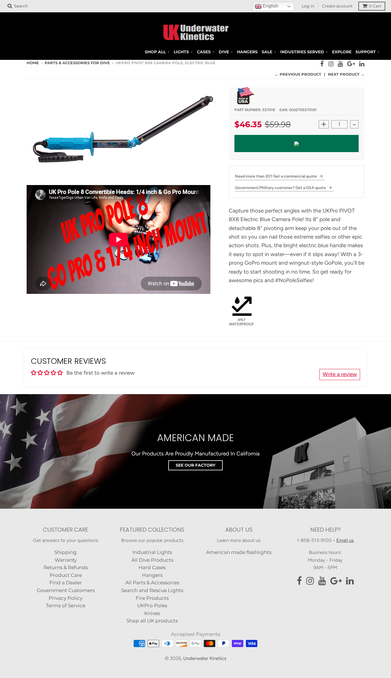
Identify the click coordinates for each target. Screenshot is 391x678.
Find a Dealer (66, 582)
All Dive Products (152, 560)
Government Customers (66, 590)
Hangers (152, 575)
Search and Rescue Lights (152, 590)
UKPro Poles (152, 605)
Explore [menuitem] (341, 51)
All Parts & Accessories (152, 582)
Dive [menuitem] (224, 51)
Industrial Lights (152, 552)
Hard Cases (152, 567)
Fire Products (152, 598)
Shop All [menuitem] (155, 51)
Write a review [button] (340, 374)
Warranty (66, 560)
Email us (345, 540)
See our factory (195, 465)
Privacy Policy (65, 598)
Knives (152, 613)
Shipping (65, 552)
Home (33, 62)
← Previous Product (298, 74)
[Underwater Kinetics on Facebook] (322, 64)
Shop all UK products (152, 621)
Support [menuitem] (366, 51)
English (270, 5)
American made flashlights (238, 552)
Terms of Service (65, 605)
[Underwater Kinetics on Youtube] (340, 64)
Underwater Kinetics (204, 658)
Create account (337, 6)
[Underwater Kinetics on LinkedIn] (361, 64)
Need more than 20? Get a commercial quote (276, 176)
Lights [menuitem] (181, 51)
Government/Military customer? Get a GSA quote (281, 187)
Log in (308, 6)
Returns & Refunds (66, 567)
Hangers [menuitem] (247, 51)
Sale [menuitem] (267, 51)
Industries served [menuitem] (302, 51)
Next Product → (346, 74)
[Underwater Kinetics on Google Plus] (351, 64)
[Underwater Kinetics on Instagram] (330, 64)
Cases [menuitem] (204, 51)
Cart (375, 6)
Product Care (66, 575)
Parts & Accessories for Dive (77, 62)
